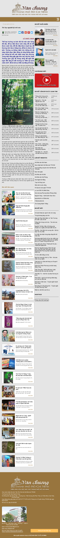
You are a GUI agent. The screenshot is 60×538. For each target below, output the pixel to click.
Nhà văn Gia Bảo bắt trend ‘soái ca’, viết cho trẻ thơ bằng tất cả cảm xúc (24, 193)
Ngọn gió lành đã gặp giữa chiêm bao (23, 206)
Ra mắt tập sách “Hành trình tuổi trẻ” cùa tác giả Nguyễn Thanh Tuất (23, 346)
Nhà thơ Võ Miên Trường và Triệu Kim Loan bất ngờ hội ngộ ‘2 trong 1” (23, 458)
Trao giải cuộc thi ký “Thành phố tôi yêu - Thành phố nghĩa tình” (46, 244)
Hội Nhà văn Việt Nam (41, 162)
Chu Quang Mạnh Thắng (41, 203)
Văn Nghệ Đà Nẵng (40, 179)
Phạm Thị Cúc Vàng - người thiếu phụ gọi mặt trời (23, 416)
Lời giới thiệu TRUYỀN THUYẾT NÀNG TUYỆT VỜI (24, 291)
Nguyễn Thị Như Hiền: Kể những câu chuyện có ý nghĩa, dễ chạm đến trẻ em (45, 227)
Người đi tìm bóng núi (22, 220)
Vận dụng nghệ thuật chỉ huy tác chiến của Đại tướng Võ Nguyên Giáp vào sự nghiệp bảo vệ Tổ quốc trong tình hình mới (46, 240)
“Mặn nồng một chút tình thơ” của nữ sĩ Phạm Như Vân (24, 319)
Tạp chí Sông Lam (40, 182)
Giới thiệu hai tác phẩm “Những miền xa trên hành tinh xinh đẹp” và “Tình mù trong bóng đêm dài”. (24, 360)
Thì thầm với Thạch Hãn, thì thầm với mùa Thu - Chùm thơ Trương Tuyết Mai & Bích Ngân (51, 30)
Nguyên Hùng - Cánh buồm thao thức (45, 195)
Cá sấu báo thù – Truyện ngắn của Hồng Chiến (51, 40)
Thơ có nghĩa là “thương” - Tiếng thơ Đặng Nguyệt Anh (51, 60)
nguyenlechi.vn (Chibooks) (42, 198)
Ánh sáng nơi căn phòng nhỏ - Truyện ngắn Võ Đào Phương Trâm (46, 286)
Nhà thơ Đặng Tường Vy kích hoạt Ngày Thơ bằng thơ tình (24, 305)
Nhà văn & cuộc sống (40, 185)
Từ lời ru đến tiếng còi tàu (42, 255)
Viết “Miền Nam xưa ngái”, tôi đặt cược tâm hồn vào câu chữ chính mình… (24, 430)
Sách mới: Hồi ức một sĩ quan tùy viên (23, 444)
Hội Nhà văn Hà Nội (40, 174)
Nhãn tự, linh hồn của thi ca (42, 290)
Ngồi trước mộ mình (50, 50)
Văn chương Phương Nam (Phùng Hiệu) (46, 193)
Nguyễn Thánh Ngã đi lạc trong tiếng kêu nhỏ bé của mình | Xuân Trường (24, 263)
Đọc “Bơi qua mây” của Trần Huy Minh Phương (23, 249)
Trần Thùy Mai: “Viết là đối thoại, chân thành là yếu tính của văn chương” (45, 270)
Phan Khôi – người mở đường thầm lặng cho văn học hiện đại (46, 278)
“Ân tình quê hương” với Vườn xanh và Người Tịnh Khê (24, 402)
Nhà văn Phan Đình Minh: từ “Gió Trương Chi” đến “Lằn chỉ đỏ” (46, 218)
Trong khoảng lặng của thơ (42, 215)
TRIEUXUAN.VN (39, 201)
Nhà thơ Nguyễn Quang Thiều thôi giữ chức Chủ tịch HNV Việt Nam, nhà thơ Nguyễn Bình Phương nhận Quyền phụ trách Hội (45, 250)
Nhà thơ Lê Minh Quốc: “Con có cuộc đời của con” (24, 277)
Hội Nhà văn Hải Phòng (41, 177)
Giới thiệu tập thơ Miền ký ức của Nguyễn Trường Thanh (23, 332)
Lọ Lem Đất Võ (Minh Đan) (42, 190)
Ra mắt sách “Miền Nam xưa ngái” (23, 388)
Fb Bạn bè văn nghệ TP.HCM (43, 187)
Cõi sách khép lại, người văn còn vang (45, 213)
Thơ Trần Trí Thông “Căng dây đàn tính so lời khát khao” (24, 374)
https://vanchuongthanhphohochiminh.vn (12, 531)
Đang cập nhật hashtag (41, 300)
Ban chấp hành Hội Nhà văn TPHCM (45, 165)
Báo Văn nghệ (39, 171)
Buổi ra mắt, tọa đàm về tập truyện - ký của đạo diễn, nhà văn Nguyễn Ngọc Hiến (23, 235)
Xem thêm (30, 200)
